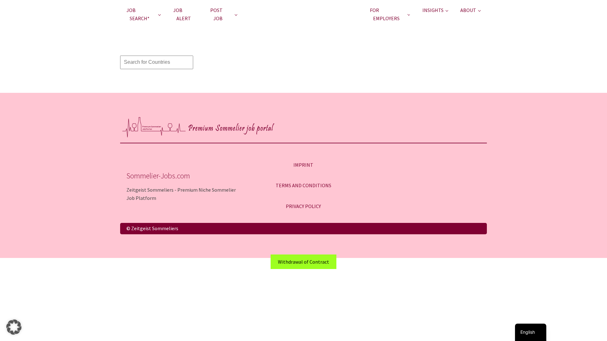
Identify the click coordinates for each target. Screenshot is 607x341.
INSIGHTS (433, 10)
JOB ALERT (182, 14)
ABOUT (468, 10)
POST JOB (216, 14)
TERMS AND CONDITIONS (303, 185)
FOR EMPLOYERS (385, 14)
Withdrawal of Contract (303, 262)
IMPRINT (303, 165)
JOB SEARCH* (138, 14)
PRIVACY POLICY (303, 206)
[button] (14, 327)
